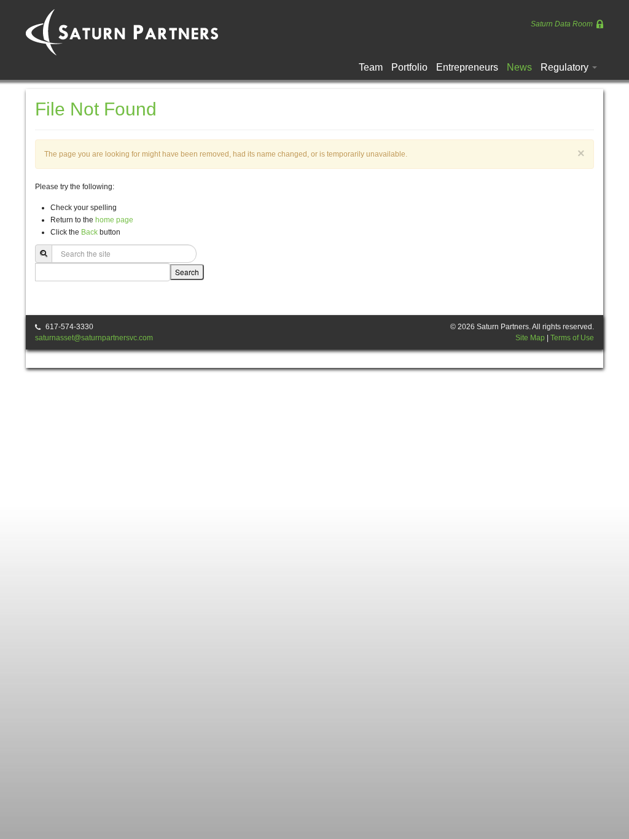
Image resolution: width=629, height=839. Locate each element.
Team (371, 67)
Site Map (530, 338)
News (519, 67)
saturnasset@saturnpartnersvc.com (94, 338)
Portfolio (409, 67)
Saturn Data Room (563, 24)
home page (114, 220)
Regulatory (566, 67)
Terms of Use (572, 338)
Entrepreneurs (467, 67)
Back (89, 232)
